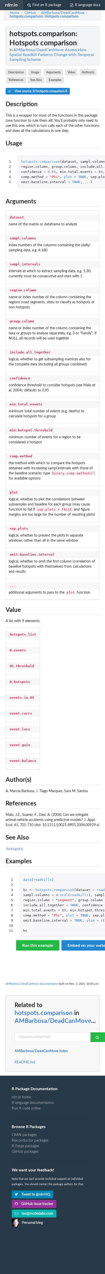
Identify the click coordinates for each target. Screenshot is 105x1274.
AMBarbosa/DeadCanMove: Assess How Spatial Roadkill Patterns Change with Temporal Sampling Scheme (51, 55)
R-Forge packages (25, 1146)
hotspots (15, 849)
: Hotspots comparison (44, 16)
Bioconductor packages (30, 1140)
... (87, 182)
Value (71, 72)
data (27, 880)
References (16, 79)
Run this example (37, 945)
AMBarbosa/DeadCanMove (53, 1021)
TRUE (82, 177)
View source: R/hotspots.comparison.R (40, 91)
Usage (35, 72)
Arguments (53, 72)
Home (14, 13)
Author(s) (88, 72)
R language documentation (33, 1103)
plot (68, 177)
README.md (25, 1062)
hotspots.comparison (40, 161)
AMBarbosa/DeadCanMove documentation (32, 983)
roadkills (42, 880)
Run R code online (26, 1108)
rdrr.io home (21, 1097)
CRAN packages (24, 1135)
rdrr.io (11, 5)
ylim (90, 920)
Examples (55, 79)
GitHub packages (25, 1152)
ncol (64, 895)
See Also (36, 79)
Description (16, 72)
